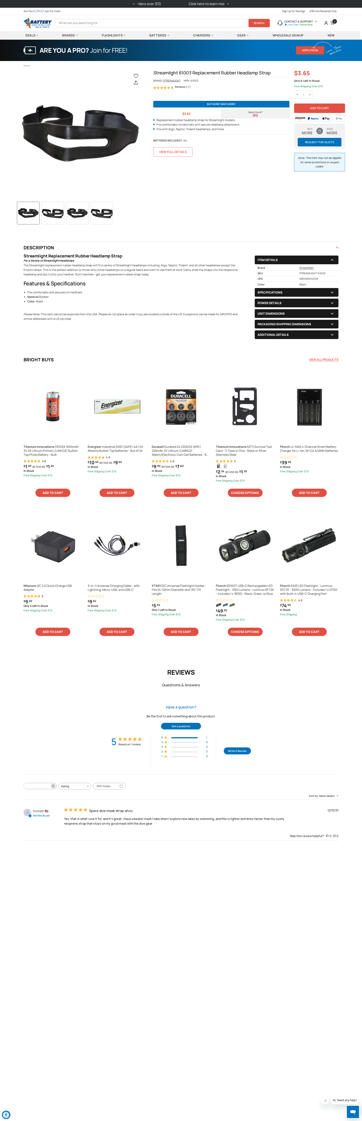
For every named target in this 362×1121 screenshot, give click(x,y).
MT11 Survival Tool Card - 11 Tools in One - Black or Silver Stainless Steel (244, 451)
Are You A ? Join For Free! (42, 11)
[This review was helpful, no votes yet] (327, 836)
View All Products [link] (323, 359)
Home (27, 65)
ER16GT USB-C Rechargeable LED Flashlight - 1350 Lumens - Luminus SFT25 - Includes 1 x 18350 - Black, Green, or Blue (245, 590)
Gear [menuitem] (241, 35)
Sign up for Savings (293, 11)
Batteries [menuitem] (158, 35)
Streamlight (172, 80)
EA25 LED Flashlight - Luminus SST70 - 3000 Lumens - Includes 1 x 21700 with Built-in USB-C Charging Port (308, 590)
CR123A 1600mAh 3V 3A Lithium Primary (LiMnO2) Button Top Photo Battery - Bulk (51, 451)
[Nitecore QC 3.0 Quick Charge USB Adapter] (53, 545)
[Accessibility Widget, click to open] (6, 1115)
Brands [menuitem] (68, 35)
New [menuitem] (331, 35)
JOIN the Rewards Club (323, 11)
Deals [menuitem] (30, 35)
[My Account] (326, 23)
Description (39, 247)
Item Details (268, 260)
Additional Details (273, 335)
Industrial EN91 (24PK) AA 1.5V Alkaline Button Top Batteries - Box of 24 (115, 449)
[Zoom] (80, 133)
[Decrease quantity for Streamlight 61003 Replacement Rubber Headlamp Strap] (297, 95)
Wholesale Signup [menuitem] (288, 35)
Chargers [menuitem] (201, 35)
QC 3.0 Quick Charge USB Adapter (48, 588)
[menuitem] (43, 11)
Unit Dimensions (271, 313)
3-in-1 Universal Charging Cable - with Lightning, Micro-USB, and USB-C (114, 588)
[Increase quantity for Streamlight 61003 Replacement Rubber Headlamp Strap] (310, 95)
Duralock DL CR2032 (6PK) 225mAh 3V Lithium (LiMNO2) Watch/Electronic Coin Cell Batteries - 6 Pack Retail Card (179, 451)
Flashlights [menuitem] (112, 35)
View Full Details (173, 152)
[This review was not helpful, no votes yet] (334, 836)
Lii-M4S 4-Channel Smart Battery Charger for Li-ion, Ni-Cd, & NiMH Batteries (309, 449)
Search (259, 23)
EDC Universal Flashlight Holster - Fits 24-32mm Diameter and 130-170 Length (179, 590)
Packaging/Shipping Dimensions (284, 324)
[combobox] (75, 786)
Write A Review (237, 751)
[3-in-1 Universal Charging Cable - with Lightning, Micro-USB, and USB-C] (117, 545)
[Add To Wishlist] (136, 75)
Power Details (269, 303)
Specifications (270, 292)
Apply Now (310, 50)
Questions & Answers (181, 685)
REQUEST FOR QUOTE (319, 142)
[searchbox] (37, 786)
